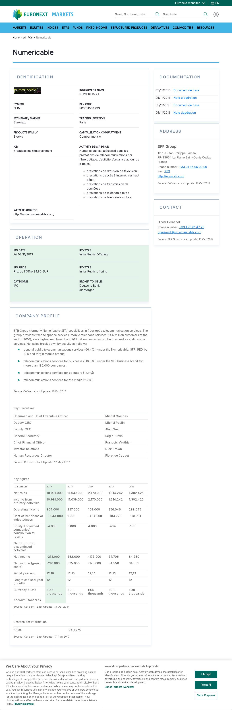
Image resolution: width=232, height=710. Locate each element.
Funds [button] (78, 27)
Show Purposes (206, 695)
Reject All (206, 684)
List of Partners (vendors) (119, 686)
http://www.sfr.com (171, 176)
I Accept (206, 674)
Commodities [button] (183, 27)
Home (16, 37)
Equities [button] (36, 27)
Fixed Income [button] (96, 27)
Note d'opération (185, 97)
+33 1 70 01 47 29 (191, 227)
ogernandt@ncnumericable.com (179, 232)
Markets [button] (19, 27)
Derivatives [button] (160, 27)
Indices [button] (52, 27)
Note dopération (184, 112)
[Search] (157, 14)
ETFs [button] (65, 27)
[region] (116, 685)
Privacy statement (24, 703)
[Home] (43, 14)
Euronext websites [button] (188, 3)
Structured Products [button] (129, 27)
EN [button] (216, 3)
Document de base (186, 90)
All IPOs (27, 37)
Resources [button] (205, 27)
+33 (167, 171)
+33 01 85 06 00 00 (193, 167)
